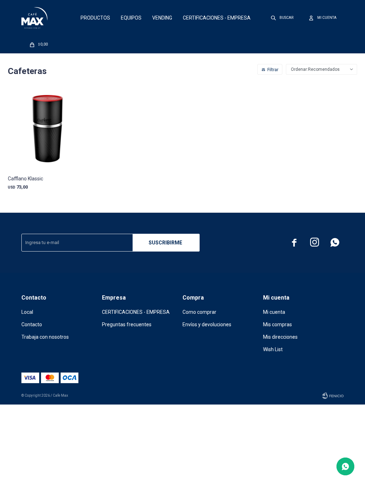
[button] (282, 18)
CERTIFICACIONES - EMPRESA (217, 18)
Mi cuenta (274, 312)
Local (27, 312)
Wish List (273, 349)
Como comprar (199, 312)
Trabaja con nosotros (45, 337)
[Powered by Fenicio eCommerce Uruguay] (333, 395)
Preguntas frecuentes (126, 324)
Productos (95, 18)
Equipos (131, 18)
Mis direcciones (280, 337)
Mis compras (277, 324)
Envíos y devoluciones (206, 324)
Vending (162, 18)
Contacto (31, 324)
